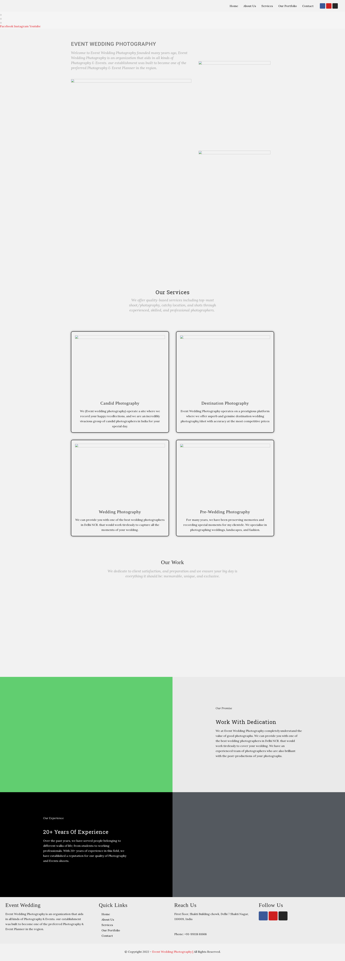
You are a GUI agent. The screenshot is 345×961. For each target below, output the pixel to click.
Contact (308, 6)
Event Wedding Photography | (173, 951)
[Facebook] (322, 6)
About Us (249, 6)
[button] (172, 627)
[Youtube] (329, 6)
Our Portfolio (287, 6)
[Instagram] (335, 6)
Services (267, 6)
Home (234, 6)
